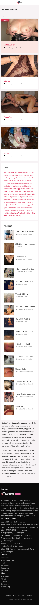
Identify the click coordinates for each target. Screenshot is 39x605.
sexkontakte (5, 565)
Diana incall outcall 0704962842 (13, 527)
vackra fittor (26, 213)
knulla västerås (26, 183)
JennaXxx (8, 117)
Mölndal (20, 259)
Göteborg (9, 84)
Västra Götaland (17, 84)
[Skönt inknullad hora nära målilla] (9, 247)
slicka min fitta (19, 205)
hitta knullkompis (26, 175)
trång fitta (10, 213)
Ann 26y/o (19, 406)
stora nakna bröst (14, 207)
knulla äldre (8, 186)
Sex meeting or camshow (25, 306)
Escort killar (8, 172)
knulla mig (13, 181)
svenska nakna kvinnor (18, 210)
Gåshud (7, 81)
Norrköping (5, 586)
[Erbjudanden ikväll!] (9, 347)
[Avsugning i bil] (9, 260)
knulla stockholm (7, 560)
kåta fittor (14, 191)
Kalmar (20, 246)
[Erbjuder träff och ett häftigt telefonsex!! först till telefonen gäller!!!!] (9, 385)
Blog (23, 595)
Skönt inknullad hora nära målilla (13, 525)
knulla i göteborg (9, 178)
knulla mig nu (22, 181)
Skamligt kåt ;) (20, 369)
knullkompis (17, 186)
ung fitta (18, 213)
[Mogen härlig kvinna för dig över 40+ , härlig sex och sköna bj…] (9, 397)
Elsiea (6, 153)
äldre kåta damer (14, 216)
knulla (3, 563)
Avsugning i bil (20, 256)
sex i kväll (10, 205)
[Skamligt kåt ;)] (9, 372)
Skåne (26, 284)
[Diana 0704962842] (9, 322)
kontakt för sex (25, 189)
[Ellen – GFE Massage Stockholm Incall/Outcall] (9, 235)
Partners (28, 595)
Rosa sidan (5, 568)
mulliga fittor (12, 197)
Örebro (4, 581)
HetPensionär (6, 543)
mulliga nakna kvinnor (25, 197)
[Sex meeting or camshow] (9, 310)
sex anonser (22, 202)
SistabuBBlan (9, 45)
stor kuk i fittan (26, 207)
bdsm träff (5, 558)
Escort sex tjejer (18, 172)
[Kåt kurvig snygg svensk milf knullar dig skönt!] (9, 360)
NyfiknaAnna (6, 546)
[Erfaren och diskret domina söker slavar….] (9, 272)
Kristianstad (21, 284)
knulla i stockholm (22, 178)
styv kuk (6, 210)
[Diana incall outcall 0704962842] (9, 285)
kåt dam (15, 194)
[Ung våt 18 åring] (9, 297)
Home (8, 595)
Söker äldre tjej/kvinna (24, 331)
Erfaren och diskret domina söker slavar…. (16, 538)
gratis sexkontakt (13, 175)
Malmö (3, 579)
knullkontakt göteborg (11, 189)
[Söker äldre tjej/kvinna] (9, 335)
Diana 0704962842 (22, 319)
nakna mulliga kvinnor (19, 199)
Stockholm (9, 48)
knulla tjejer (16, 183)
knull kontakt (26, 186)
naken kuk (7, 199)
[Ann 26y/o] (9, 410)
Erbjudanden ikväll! (22, 344)
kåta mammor (24, 191)
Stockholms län (17, 48)
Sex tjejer (4, 570)
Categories (16, 595)
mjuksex (22, 194)
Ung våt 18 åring (21, 294)
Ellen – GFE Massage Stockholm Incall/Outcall (18, 549)
